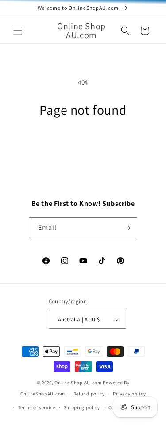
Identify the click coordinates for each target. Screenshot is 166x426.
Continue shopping (83, 144)
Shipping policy (82, 407)
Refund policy (89, 394)
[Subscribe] (127, 227)
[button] (17, 30)
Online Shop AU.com (78, 383)
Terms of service (36, 407)
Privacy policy (129, 394)
